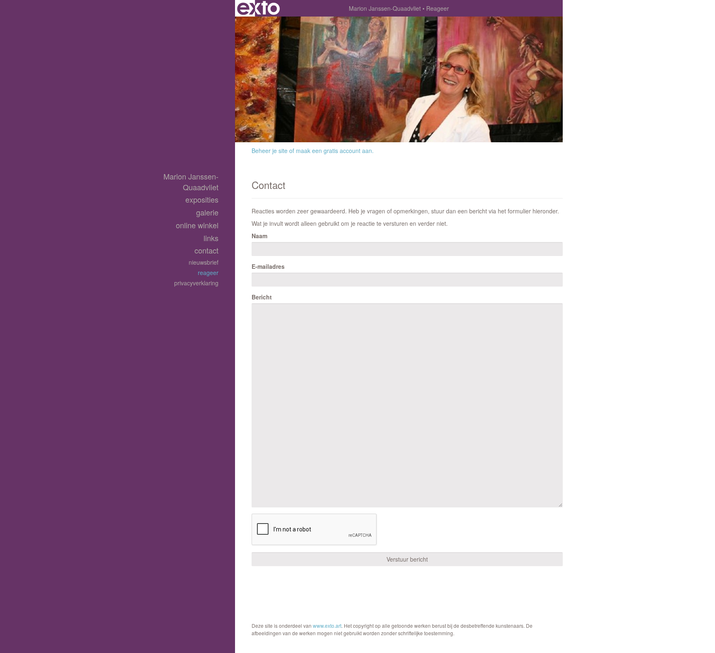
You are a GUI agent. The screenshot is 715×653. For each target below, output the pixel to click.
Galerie (207, 212)
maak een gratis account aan (334, 150)
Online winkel (197, 225)
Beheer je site (270, 150)
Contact (206, 250)
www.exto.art (327, 625)
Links (211, 238)
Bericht (262, 297)
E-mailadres (268, 266)
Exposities (201, 199)
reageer (208, 272)
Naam (259, 236)
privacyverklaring (196, 283)
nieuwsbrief (203, 262)
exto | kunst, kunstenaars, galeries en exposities (258, 8)
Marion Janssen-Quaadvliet (385, 8)
